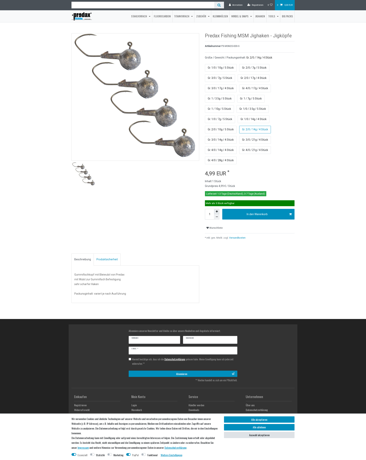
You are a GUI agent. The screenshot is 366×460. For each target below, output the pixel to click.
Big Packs (287, 16)
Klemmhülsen (220, 16)
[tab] (82, 259)
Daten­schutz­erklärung (176, 448)
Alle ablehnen (259, 427)
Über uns (250, 405)
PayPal (135, 455)
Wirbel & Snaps (240, 16)
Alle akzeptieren (259, 420)
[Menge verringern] (216, 217)
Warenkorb (136, 410)
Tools (272, 16)
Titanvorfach (182, 16)
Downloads (194, 410)
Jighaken (260, 16)
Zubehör (201, 16)
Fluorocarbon (162, 16)
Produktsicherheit (107, 259)
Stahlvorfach (139, 16)
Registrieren (80, 405)
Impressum (83, 448)
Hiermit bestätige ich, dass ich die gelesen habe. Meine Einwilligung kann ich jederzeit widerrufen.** (183, 361)
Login (134, 405)
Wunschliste (216, 228)
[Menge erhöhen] (216, 211)
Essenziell (82, 455)
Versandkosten (237, 237)
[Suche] (219, 5)
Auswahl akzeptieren (259, 435)
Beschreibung (82, 259)
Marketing (118, 455)
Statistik (100, 455)
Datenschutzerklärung (257, 410)
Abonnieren (181, 374)
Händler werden (196, 405)
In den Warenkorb (257, 214)
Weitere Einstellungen (171, 455)
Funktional (152, 455)
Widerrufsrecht (82, 410)
